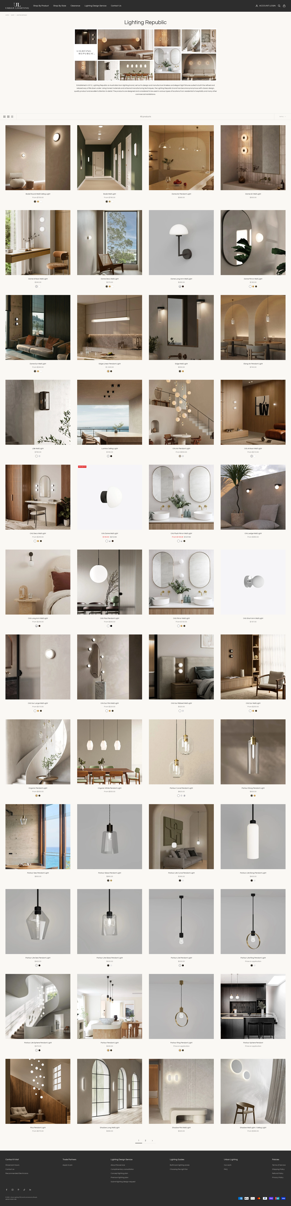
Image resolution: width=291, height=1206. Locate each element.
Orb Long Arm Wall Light (38, 618)
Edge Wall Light (181, 364)
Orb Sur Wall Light (253, 703)
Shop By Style (59, 6)
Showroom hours (12, 1165)
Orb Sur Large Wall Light (38, 703)
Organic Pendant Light (38, 788)
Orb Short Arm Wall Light (253, 618)
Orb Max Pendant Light (109, 618)
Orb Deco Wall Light (38, 533)
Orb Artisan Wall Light (253, 448)
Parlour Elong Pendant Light (253, 788)
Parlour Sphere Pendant (253, 1043)
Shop (12, 15)
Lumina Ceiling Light (110, 448)
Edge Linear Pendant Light (110, 364)
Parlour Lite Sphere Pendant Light (38, 1043)
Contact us (9, 1169)
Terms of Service (279, 1165)
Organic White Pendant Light (109, 788)
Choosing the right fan (179, 1169)
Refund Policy (277, 1173)
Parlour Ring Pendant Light (181, 1043)
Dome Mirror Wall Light (253, 279)
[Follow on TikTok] (24, 1190)
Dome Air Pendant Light (181, 194)
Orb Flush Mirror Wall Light (181, 533)
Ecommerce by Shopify (30, 1197)
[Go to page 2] (152, 1140)
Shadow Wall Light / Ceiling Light (253, 1127)
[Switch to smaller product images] (8, 117)
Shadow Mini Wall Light (181, 1127)
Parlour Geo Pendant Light (38, 873)
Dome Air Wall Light (253, 194)
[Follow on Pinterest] (18, 1190)
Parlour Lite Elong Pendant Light (253, 873)
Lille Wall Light (38, 448)
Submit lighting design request (123, 1182)
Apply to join (67, 1165)
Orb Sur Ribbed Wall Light (181, 703)
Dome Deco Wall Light (110, 279)
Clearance (75, 6)
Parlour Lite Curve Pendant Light (181, 873)
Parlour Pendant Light (110, 1043)
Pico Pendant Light (38, 1127)
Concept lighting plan (119, 1173)
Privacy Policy (277, 1177)
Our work (227, 1165)
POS (20, 1197)
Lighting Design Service (95, 6)
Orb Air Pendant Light (181, 448)
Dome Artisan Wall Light (38, 279)
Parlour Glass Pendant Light (109, 873)
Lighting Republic (22, 15)
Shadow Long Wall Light (109, 1127)
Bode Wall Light (109, 194)
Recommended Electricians (16, 1173)
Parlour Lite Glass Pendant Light (110, 958)
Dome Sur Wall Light (38, 364)
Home (7, 15)
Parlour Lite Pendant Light (181, 958)
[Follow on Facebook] (6, 1190)
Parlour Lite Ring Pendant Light (253, 958)
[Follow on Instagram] (12, 1190)
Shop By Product (41, 6)
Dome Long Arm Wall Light (181, 279)
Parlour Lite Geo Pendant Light (37, 958)
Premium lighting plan (119, 1177)
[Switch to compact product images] (12, 117)
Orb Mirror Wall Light (181, 618)
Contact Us (116, 6)
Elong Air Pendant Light (253, 364)
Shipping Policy (278, 1169)
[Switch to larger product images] (4, 117)
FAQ (225, 1169)
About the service (118, 1165)
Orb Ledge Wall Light (253, 533)
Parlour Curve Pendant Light (181, 788)
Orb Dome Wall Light (109, 533)
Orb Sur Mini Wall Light (110, 703)
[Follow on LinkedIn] (30, 1190)
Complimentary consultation (122, 1169)
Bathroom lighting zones (179, 1165)
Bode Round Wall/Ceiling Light (38, 194)
